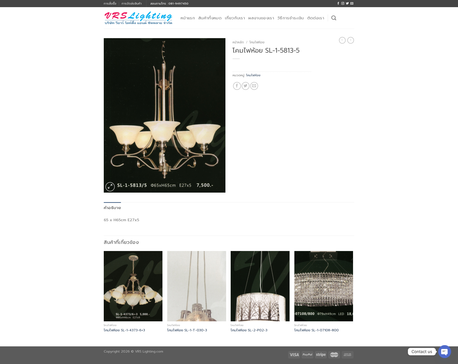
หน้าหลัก (238, 42)
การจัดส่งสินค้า (132, 3)
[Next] (352, 298)
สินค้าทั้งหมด (210, 18)
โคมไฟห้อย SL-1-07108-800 (316, 330)
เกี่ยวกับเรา (235, 18)
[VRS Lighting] (138, 18)
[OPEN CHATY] (444, 351)
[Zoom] (110, 186)
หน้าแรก (188, 18)
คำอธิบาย (112, 208)
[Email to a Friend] (254, 86)
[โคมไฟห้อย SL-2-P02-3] (260, 286)
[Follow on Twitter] (347, 3)
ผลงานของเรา (261, 18)
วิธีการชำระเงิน (290, 18)
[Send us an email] (351, 3)
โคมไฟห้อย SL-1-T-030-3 (187, 330)
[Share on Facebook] (237, 86)
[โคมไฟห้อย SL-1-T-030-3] (196, 286)
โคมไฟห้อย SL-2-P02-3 (249, 330)
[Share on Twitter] (246, 86)
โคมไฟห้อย (257, 42)
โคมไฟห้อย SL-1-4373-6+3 (124, 330)
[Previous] (104, 298)
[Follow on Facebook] (338, 3)
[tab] (112, 207)
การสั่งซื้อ (110, 3)
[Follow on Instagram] (342, 3)
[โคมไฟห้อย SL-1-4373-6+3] (133, 286)
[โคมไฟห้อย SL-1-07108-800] (323, 286)
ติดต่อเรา (315, 18)
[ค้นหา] (333, 18)
